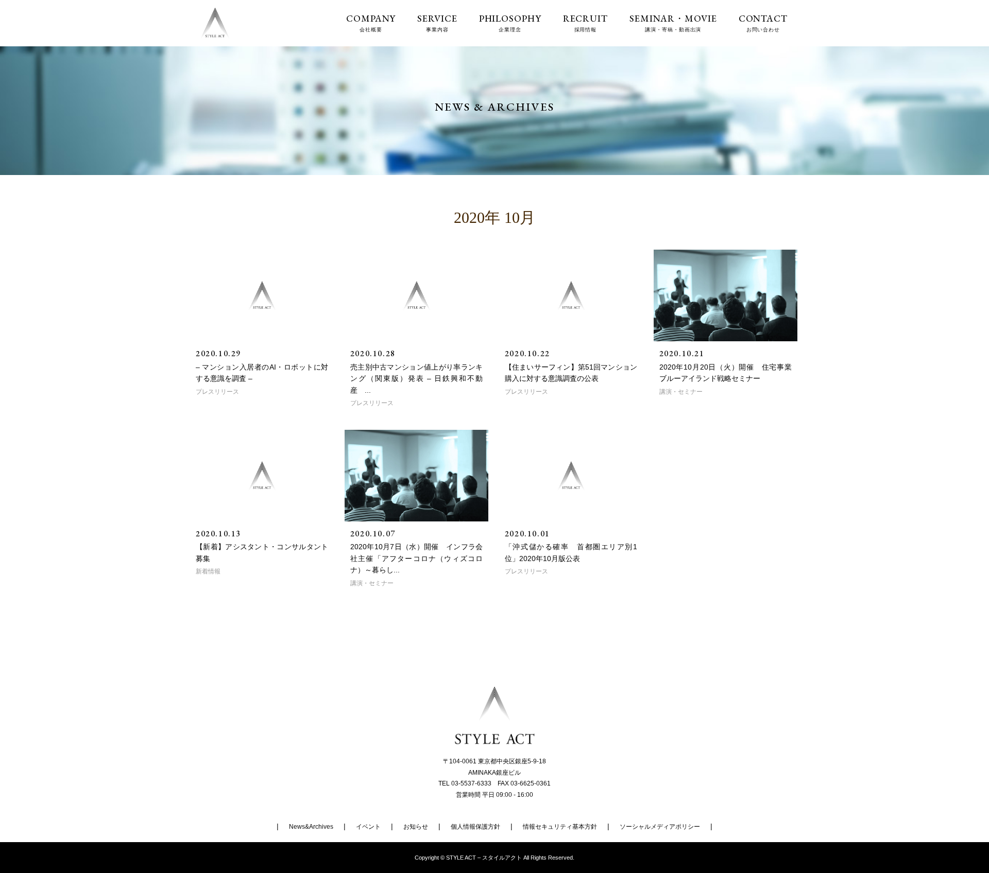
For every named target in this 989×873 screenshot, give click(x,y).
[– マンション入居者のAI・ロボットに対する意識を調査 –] (262, 295)
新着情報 (208, 571)
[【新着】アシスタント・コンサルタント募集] (262, 475)
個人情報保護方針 (475, 826)
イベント (368, 826)
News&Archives (311, 826)
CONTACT (763, 23)
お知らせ (415, 826)
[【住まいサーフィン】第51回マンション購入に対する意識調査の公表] (571, 295)
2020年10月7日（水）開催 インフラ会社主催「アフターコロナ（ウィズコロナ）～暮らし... (416, 558)
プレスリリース (217, 391)
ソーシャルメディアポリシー (660, 826)
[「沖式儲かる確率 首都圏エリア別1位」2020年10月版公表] (571, 475)
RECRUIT (585, 23)
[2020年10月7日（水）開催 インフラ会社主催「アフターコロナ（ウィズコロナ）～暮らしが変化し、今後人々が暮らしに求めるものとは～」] (416, 475)
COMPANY (371, 23)
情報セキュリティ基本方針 (560, 826)
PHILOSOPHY (510, 23)
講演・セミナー (681, 391)
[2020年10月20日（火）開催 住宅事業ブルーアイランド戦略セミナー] (725, 295)
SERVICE (437, 23)
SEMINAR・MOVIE (673, 23)
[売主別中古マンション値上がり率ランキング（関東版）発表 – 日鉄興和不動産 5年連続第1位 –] (416, 295)
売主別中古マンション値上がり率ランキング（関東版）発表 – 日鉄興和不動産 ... (416, 378)
